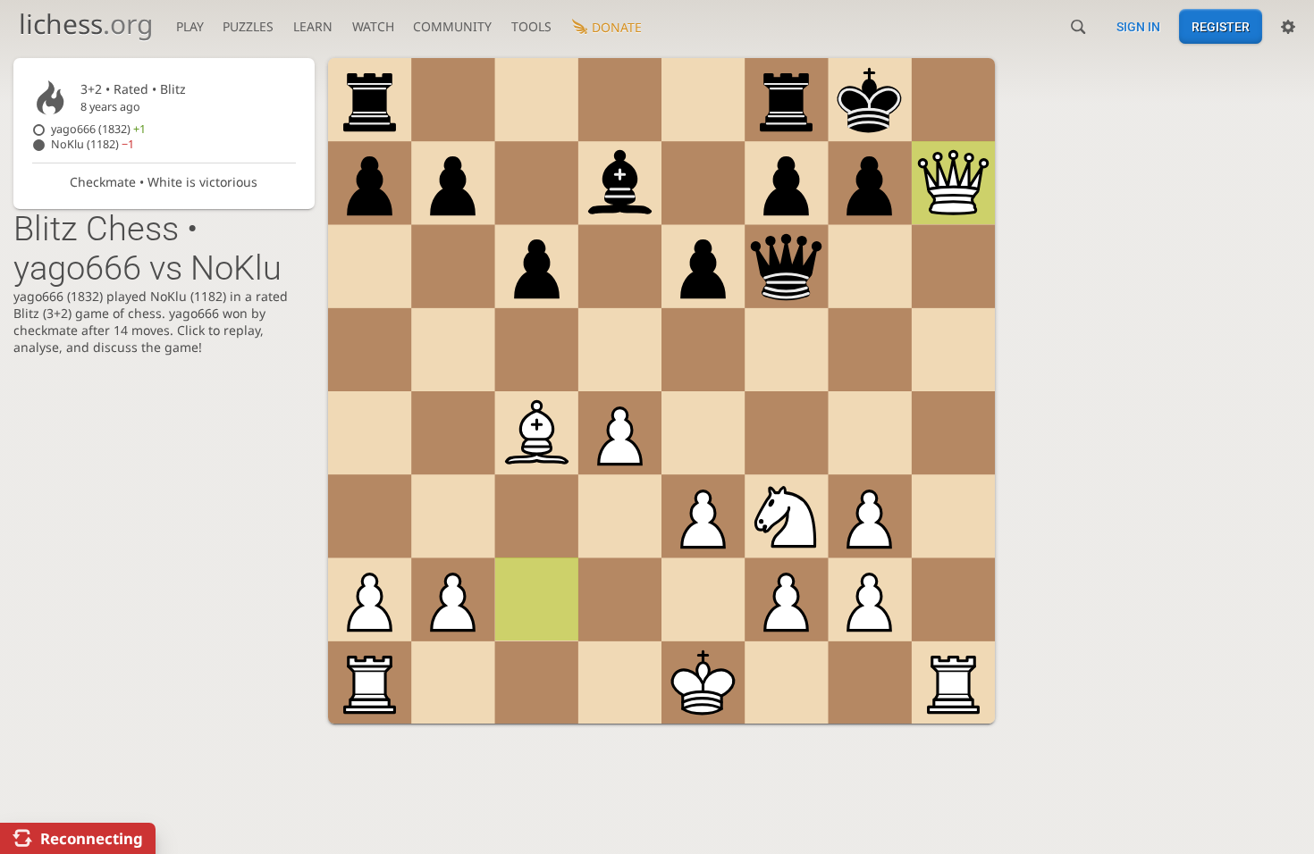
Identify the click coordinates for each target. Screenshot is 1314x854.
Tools (531, 26)
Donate (617, 27)
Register (1221, 27)
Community (452, 26)
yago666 (98, 129)
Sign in (1138, 27)
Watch (373, 26)
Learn (313, 26)
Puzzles (248, 26)
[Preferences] (1288, 27)
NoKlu (92, 144)
